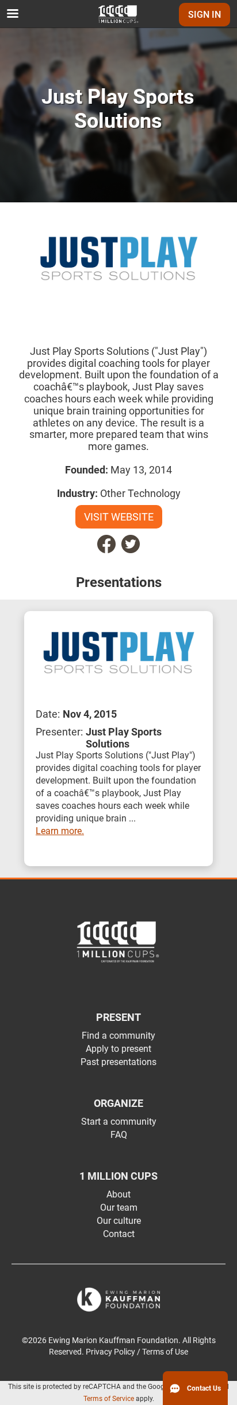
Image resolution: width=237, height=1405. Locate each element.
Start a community (118, 1121)
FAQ (118, 1134)
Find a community (118, 1035)
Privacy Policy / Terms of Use (137, 1352)
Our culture (119, 1220)
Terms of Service (108, 1399)
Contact (119, 1233)
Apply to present (118, 1048)
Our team (118, 1207)
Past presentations (118, 1061)
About (118, 1194)
